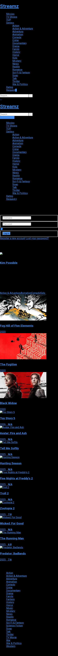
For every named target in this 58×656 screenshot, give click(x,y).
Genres (10, 22)
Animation (17, 34)
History (16, 52)
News (15, 63)
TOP (8, 19)
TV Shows (11, 16)
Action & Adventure (22, 28)
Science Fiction (14, 625)
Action (15, 25)
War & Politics (20, 84)
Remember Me (11, 229)
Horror (15, 55)
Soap (15, 75)
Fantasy (10, 599)
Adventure (17, 31)
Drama (15, 46)
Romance (17, 69)
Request (11, 90)
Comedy (16, 37)
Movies (10, 13)
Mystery (16, 60)
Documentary (19, 43)
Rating (9, 87)
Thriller (16, 81)
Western (10, 646)
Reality (16, 66)
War (8, 640)
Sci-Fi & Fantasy (21, 72)
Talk (14, 78)
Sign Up (10, 117)
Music (9, 608)
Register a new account (12, 238)
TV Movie (11, 637)
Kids (14, 57)
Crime (15, 40)
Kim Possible (8, 263)
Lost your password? (37, 238)
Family (15, 49)
